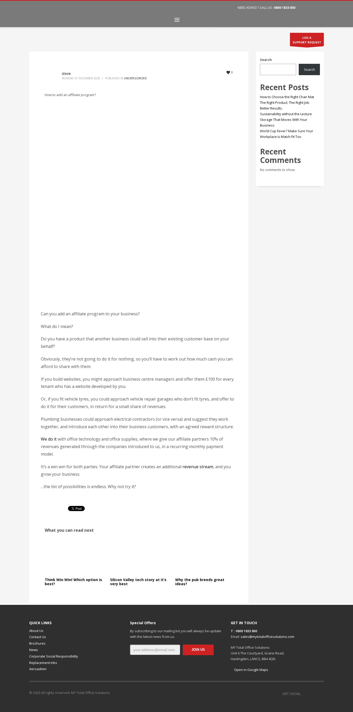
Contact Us (37, 637)
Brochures (37, 643)
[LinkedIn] (320, 8)
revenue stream (197, 467)
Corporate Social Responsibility (53, 656)
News (33, 649)
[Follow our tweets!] (312, 694)
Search (266, 59)
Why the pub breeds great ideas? (199, 581)
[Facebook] (304, 8)
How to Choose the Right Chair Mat (287, 97)
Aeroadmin (38, 669)
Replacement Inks (43, 662)
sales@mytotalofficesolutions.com (267, 636)
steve (66, 73)
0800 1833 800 (284, 7)
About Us (36, 630)
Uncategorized (135, 78)
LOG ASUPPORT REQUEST (307, 40)
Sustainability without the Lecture (286, 114)
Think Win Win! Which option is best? (73, 581)
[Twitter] (312, 8)
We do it (49, 439)
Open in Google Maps (250, 669)
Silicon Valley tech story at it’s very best (138, 581)
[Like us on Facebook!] (304, 694)
